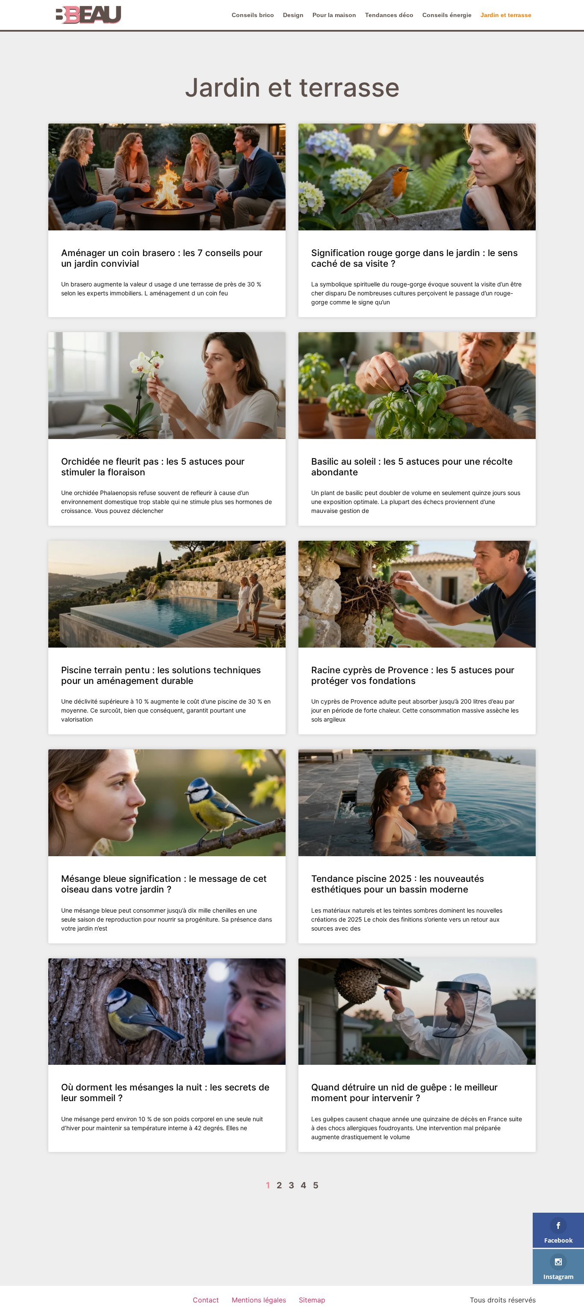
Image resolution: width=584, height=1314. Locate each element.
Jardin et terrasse (506, 15)
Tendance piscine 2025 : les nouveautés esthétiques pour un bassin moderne (397, 884)
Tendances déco (389, 15)
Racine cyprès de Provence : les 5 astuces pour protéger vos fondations (412, 675)
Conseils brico (253, 15)
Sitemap (312, 1300)
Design (293, 15)
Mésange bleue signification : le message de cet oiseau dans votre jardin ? (164, 884)
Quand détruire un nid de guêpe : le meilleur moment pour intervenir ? (404, 1092)
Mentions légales (259, 1300)
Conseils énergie (447, 15)
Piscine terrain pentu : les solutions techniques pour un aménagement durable (161, 675)
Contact (206, 1300)
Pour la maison (334, 15)
